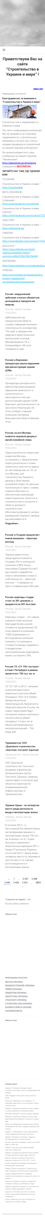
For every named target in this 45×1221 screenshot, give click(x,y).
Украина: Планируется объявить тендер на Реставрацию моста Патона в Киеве (20, 1138)
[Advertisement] (22, 22)
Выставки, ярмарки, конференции (17, 903)
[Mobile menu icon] (4, 50)
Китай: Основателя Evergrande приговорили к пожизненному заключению (21, 1164)
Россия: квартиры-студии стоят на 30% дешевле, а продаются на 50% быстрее (20, 601)
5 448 (34, 878)
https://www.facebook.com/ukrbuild (20, 203)
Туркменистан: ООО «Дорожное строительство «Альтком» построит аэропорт (22, 746)
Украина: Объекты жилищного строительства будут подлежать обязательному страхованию (21, 1170)
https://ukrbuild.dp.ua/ (13, 228)
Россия (9, 309)
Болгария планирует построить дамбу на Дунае (22, 1114)
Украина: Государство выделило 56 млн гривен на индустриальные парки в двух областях (21, 1154)
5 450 (16, 882)
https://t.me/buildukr (12, 187)
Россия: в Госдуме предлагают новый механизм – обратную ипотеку (22, 538)
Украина (9, 817)
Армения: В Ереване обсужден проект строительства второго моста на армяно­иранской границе (22, 1090)
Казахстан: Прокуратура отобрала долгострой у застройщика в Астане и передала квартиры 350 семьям (22, 1126)
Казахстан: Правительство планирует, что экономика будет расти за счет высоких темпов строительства (22, 1103)
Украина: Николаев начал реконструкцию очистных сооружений (19, 1149)
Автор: (23, 309)
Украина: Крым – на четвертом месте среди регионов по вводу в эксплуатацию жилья (22, 809)
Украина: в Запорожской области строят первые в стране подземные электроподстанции (22, 1110)
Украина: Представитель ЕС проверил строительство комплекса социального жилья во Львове (22, 1176)
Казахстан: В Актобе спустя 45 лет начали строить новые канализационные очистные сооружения (20, 1194)
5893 (38, 882)
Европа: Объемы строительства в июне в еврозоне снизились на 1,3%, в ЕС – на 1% (20, 1159)
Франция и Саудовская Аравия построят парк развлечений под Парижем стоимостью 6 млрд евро (21, 1119)
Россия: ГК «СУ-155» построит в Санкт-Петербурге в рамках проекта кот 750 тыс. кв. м (22, 670)
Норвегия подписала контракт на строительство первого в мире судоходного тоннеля (22, 1188)
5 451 (25, 882)
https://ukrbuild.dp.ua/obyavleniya (19, 163)
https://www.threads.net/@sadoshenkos (22, 274)
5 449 (7, 882)
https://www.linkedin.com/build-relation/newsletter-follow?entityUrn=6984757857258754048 (19, 253)
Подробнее (11, 523)
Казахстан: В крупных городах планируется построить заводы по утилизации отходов (20, 1182)
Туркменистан (13, 754)
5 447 (25, 878)
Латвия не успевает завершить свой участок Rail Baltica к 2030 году (22, 1143)
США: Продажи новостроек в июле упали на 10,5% (20, 1097)
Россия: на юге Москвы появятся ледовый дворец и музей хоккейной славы (21, 436)
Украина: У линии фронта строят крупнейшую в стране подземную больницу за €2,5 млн (21, 1133)
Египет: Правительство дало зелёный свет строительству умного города (20, 1201)
